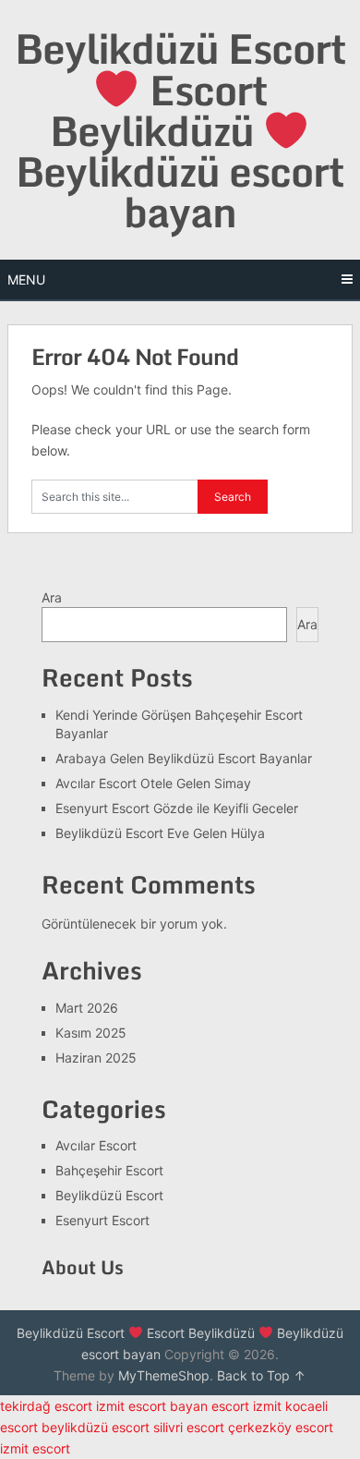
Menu (26, 279)
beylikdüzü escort (96, 1427)
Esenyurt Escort (102, 1220)
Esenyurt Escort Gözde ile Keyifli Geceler (176, 808)
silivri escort (188, 1427)
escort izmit (246, 1406)
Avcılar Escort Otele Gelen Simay (153, 783)
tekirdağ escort (46, 1406)
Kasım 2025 (90, 1032)
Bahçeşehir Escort (109, 1170)
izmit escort (35, 1448)
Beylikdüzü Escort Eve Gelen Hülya (160, 833)
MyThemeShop (164, 1375)
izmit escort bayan (152, 1406)
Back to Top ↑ (261, 1375)
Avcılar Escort (96, 1145)
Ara (52, 597)
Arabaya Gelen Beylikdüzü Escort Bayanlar (183, 758)
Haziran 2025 (96, 1057)
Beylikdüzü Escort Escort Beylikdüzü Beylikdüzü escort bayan (180, 130)
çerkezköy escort (280, 1427)
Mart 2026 (86, 1007)
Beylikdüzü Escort (109, 1195)
